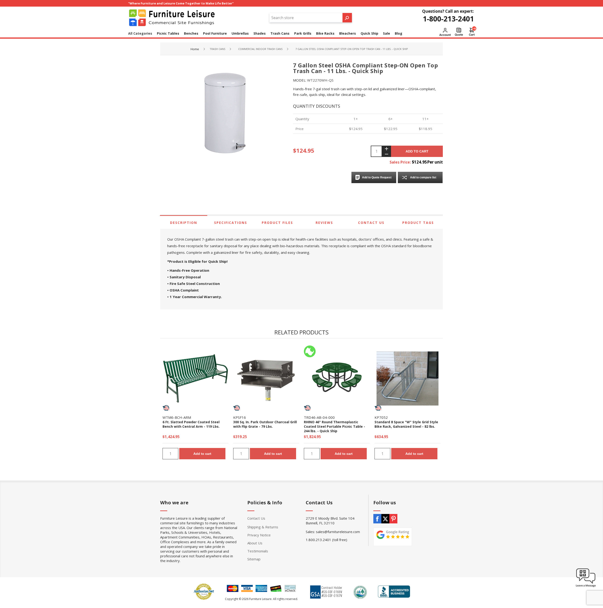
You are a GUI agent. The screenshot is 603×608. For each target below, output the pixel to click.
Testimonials (257, 551)
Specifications (230, 222)
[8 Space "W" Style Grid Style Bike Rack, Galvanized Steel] (407, 378)
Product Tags (418, 222)
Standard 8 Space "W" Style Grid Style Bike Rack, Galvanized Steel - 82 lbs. (406, 424)
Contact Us (371, 222)
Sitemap (254, 559)
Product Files (277, 222)
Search (347, 17)
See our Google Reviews (392, 536)
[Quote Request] (459, 32)
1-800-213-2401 (448, 19)
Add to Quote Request (376, 177)
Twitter (385, 518)
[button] (586, 586)
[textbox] (305, 17)
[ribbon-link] (166, 407)
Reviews (324, 222)
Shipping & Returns (262, 527)
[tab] (183, 222)
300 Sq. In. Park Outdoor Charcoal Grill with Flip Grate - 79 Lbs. (265, 424)
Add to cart (417, 151)
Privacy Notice (259, 535)
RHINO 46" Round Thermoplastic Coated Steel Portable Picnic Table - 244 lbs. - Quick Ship (334, 426)
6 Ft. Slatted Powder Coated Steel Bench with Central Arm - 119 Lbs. (191, 424)
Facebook (377, 518)
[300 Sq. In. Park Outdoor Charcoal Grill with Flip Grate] (266, 378)
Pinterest (393, 518)
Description (183, 222)
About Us (254, 543)
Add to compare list (423, 177)
